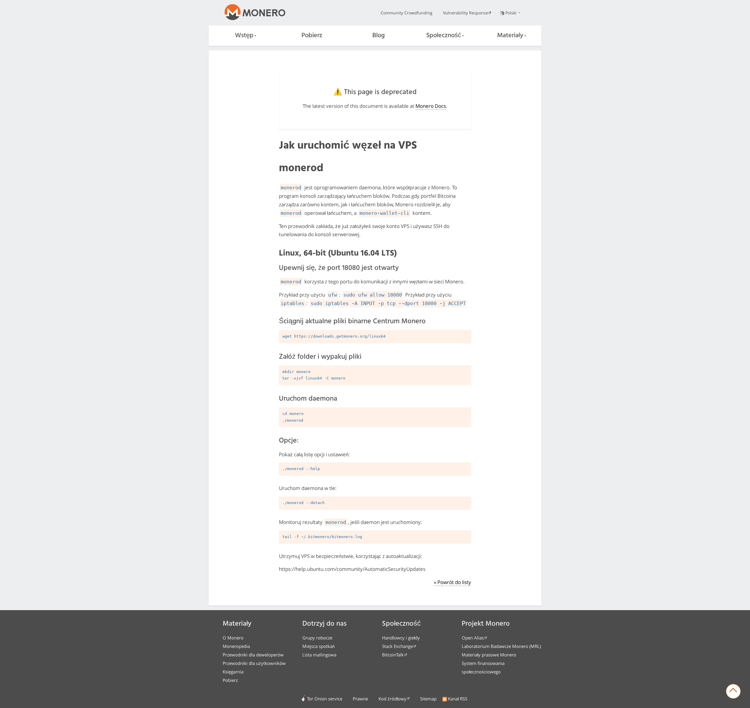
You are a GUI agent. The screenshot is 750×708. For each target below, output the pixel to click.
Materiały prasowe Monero (489, 655)
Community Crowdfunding (406, 13)
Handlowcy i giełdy (401, 638)
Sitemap (428, 699)
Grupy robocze (317, 638)
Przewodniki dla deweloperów (253, 655)
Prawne (360, 699)
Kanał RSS (457, 699)
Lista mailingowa (319, 655)
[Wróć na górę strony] (733, 691)
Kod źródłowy (392, 699)
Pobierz (311, 35)
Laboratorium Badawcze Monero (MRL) (501, 646)
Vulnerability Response (465, 13)
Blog (378, 35)
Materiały (510, 35)
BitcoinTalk (393, 655)
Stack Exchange (397, 646)
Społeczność (443, 35)
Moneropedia (236, 646)
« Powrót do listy (452, 582)
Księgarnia (233, 672)
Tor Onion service (324, 699)
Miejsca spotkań (318, 646)
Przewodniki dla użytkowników (254, 663)
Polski (511, 13)
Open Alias (473, 638)
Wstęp (244, 35)
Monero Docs (430, 106)
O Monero (233, 638)
